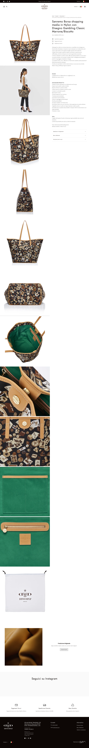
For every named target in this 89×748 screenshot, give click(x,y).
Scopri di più (64, 649)
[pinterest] (9, 1)
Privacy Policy (80, 725)
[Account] (85, 6)
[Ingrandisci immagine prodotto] (25, 40)
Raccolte (56, 15)
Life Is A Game (62, 15)
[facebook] (4, 1)
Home (53, 15)
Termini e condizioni (81, 729)
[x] (6, 1)
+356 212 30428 (55, 725)
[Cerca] (7, 6)
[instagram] (7, 1)
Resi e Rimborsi (80, 727)
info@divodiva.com (56, 727)
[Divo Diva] (44, 6)
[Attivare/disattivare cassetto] (4, 6)
